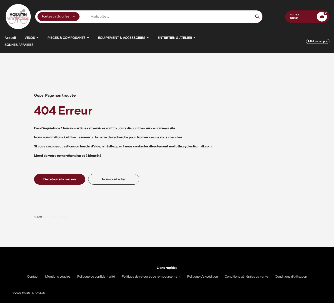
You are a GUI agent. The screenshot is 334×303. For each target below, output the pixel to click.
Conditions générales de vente (246, 276)
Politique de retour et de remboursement (151, 276)
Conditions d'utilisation (291, 276)
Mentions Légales (57, 276)
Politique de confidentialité (96, 276)
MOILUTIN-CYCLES (55, 216)
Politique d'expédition (202, 276)
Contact (32, 276)
